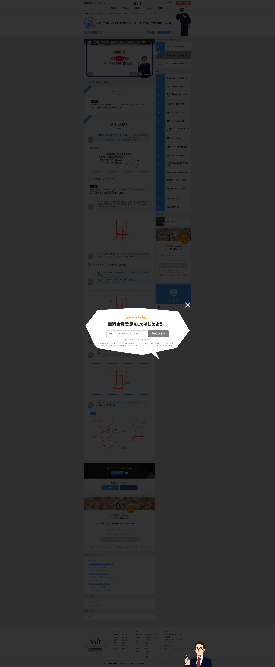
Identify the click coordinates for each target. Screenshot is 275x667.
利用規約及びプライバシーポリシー (141, 343)
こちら (160, 346)
